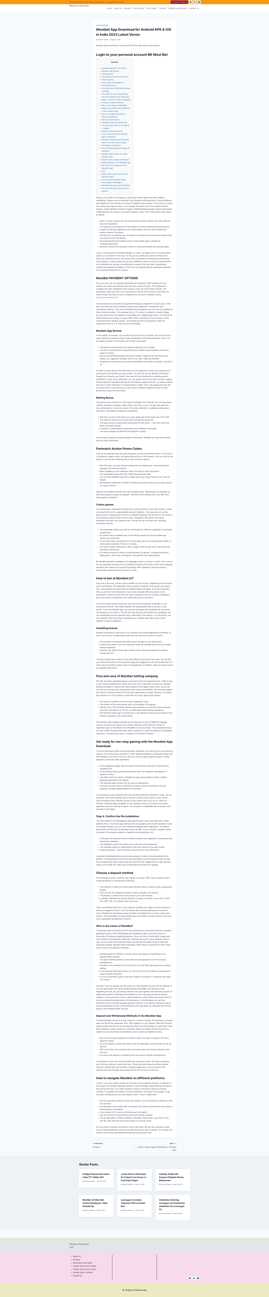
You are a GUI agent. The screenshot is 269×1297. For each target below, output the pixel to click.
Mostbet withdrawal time (112, 131)
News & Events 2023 (110, 120)
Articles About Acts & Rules (84, 1266)
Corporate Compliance (179, 2)
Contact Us (194, 8)
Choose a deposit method (112, 102)
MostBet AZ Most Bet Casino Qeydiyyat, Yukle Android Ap (94, 1203)
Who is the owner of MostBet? (114, 105)
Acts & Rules (138, 8)
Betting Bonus (107, 74)
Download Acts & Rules (82, 1263)
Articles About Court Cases (84, 1269)
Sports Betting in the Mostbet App (116, 162)
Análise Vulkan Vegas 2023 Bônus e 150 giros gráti (156, 1147)
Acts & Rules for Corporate (95, 2)
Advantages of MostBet (112, 182)
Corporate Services (76, 2)
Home (109, 8)
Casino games (108, 80)
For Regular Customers (111, 145)
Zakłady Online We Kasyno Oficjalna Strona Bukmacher (171, 1177)
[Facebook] (191, 2)
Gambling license (109, 85)
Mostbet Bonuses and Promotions (116, 185)
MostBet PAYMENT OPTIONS (114, 68)
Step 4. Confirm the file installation (116, 100)
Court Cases (151, 8)
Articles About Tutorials (83, 1272)
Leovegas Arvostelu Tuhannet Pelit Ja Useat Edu (133, 1203)
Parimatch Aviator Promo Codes (115, 77)
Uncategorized (102, 25)
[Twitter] (195, 2)
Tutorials (162, 8)
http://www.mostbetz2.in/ (107, 297)
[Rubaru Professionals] (79, 8)
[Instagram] (199, 2)
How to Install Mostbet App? (114, 180)
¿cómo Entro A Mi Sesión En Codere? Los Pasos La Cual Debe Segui (133, 1177)
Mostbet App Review (110, 71)
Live (103, 171)
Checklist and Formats (177, 8)
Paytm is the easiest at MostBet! (115, 160)
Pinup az (98, 1145)
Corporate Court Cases (115, 2)
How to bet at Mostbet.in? (113, 83)
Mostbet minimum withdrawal (114, 122)
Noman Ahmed (103, 39)
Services (127, 8)
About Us (118, 8)
